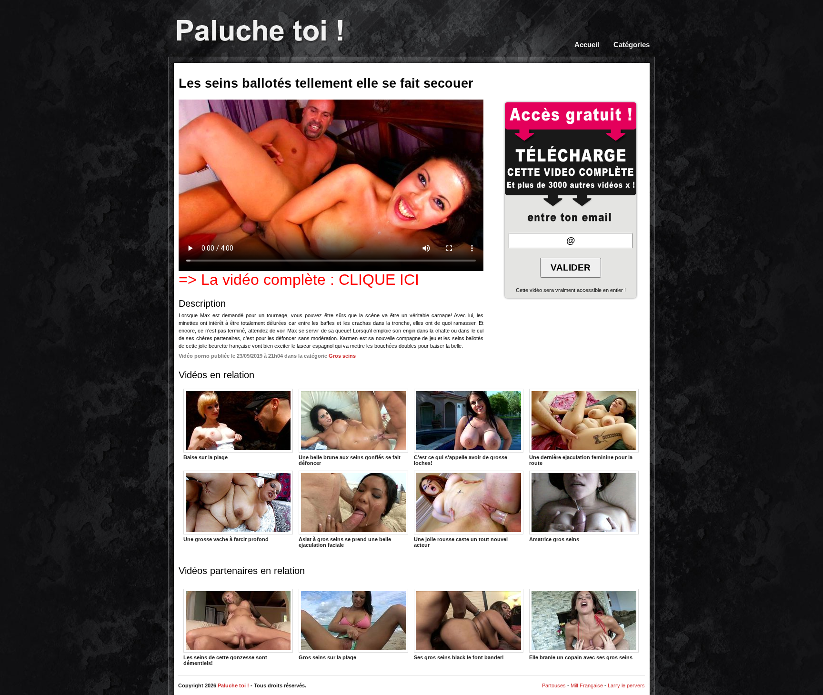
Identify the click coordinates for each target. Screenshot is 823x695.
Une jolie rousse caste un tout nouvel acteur (461, 541)
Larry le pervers (626, 685)
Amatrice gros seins (554, 539)
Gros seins (342, 356)
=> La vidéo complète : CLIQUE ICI (299, 279)
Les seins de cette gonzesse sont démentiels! (225, 660)
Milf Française (587, 685)
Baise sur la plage (205, 457)
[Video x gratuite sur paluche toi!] (259, 31)
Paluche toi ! (233, 685)
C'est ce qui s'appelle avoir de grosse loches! (460, 459)
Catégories (631, 45)
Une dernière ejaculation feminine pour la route (580, 459)
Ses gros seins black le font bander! (459, 657)
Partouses (554, 685)
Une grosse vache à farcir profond (226, 539)
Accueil (586, 45)
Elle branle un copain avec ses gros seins (580, 657)
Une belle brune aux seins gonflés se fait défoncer (350, 459)
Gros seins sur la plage (327, 657)
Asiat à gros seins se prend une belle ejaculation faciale (345, 541)
